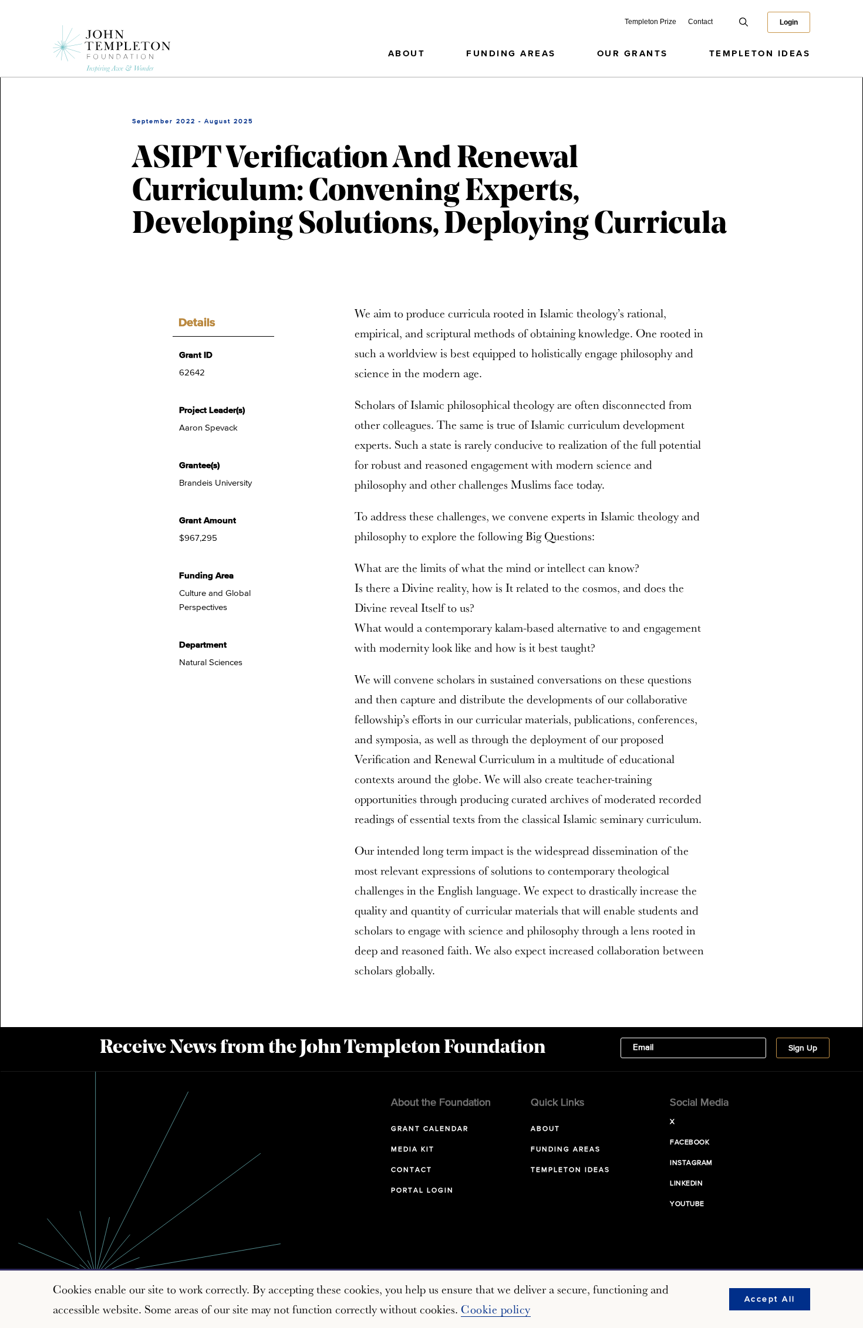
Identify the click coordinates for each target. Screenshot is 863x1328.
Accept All (769, 1299)
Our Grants (632, 53)
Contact (700, 22)
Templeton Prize (650, 22)
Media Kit (412, 1149)
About (407, 53)
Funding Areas (511, 53)
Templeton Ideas (760, 53)
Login (789, 22)
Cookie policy (496, 1309)
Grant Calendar (429, 1129)
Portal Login (422, 1190)
